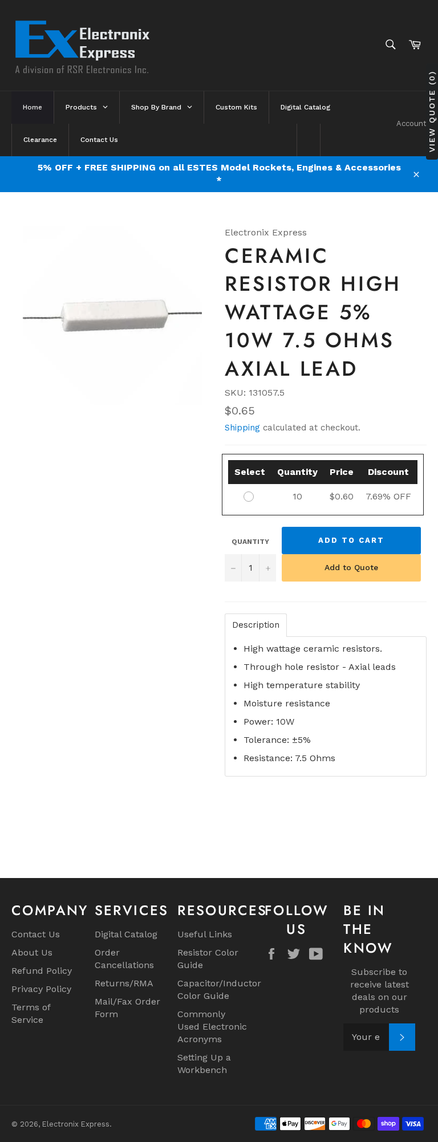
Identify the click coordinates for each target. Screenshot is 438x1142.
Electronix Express (76, 1124)
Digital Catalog (126, 934)
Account (411, 123)
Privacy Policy (41, 988)
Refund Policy (41, 970)
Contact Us (35, 934)
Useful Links (204, 934)
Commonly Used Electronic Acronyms (212, 1027)
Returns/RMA (124, 983)
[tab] (256, 625)
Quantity (250, 542)
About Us (31, 952)
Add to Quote (351, 567)
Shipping (242, 427)
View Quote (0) (431, 111)
